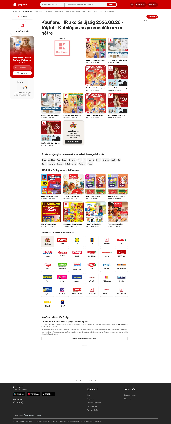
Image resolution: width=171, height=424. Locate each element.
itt (57, 334)
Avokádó (51, 160)
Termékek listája (109, 11)
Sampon (60, 164)
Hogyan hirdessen (130, 395)
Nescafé (91, 160)
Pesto (64, 160)
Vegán (113, 160)
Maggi (90, 164)
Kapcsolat (90, 399)
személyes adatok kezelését (22, 95)
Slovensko (38, 415)
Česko (26, 415)
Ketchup (106, 160)
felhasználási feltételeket (21, 94)
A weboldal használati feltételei (69, 421)
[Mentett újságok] (132, 4)
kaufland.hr (123, 329)
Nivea (44, 164)
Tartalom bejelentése (94, 403)
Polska (31, 415)
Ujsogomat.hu (29, 421)
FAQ (88, 395)
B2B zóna (127, 399)
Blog (89, 11)
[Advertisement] (62, 53)
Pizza (44, 160)
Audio (74, 164)
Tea (58, 160)
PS (84, 160)
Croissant (72, 160)
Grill (79, 160)
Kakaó (67, 164)
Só (119, 160)
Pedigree (82, 164)
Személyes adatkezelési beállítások (46, 421)
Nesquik (52, 164)
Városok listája (98, 11)
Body (98, 160)
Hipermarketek (123, 325)
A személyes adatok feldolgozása (91, 421)
